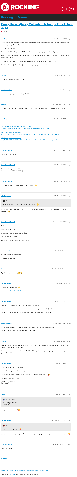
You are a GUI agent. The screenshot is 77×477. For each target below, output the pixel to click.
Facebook (64, 9)
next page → (5, 458)
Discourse (12, 474)
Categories (10, 470)
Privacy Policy (44, 470)
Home (3, 470)
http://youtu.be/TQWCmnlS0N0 (11, 291)
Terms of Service (32, 470)
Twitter (71, 9)
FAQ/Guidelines (20, 470)
